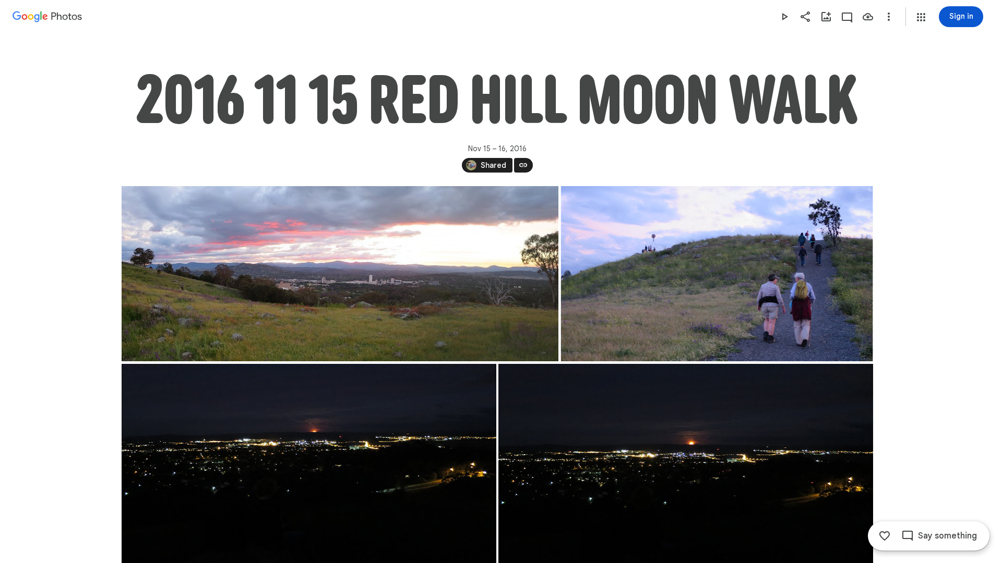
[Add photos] (826, 16)
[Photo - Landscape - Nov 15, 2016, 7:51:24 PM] (340, 273)
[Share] (805, 16)
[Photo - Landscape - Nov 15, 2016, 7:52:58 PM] (716, 273)
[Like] (884, 535)
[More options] (888, 16)
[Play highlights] (784, 16)
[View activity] (847, 16)
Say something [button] (947, 536)
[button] (921, 17)
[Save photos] (867, 16)
